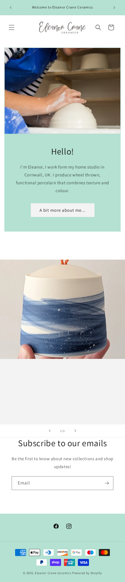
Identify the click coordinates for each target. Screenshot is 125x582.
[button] (11, 27)
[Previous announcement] (10, 7)
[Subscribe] (106, 483)
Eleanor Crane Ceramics (53, 573)
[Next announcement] (114, 7)
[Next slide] (75, 430)
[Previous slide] (49, 430)
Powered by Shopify (87, 573)
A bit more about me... (63, 210)
